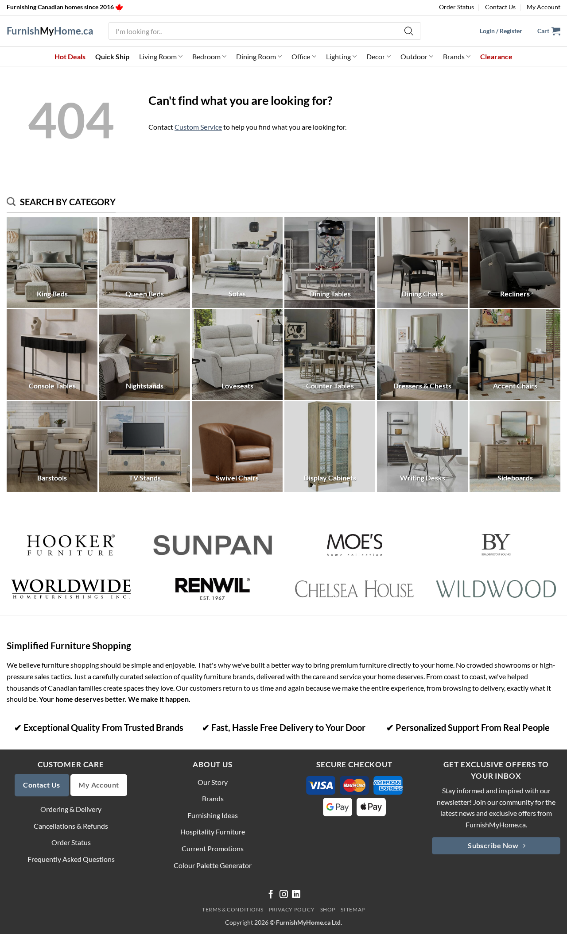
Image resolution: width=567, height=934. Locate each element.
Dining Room (256, 56)
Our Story (213, 782)
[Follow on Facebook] (271, 894)
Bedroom (206, 56)
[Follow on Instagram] (284, 894)
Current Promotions (213, 848)
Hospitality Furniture (212, 831)
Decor (375, 56)
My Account (543, 7)
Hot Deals (69, 56)
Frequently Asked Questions (71, 859)
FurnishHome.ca (50, 31)
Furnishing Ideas (212, 815)
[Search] (409, 31)
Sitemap (353, 909)
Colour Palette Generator (213, 865)
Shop (327, 909)
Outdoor (413, 56)
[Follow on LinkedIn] (296, 894)
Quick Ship (112, 56)
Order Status (456, 7)
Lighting (338, 56)
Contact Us (500, 7)
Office (300, 56)
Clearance (496, 56)
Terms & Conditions (232, 909)
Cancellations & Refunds (71, 826)
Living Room (158, 56)
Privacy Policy (292, 909)
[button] (548, 31)
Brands (454, 56)
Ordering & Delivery (70, 809)
